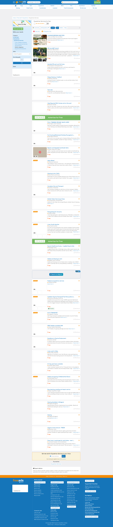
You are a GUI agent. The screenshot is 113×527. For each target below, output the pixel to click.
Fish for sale (53, 516)
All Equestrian (44, 27)
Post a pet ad (17, 28)
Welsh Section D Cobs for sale (41, 519)
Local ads (36, 27)
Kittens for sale (70, 486)
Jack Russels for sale (55, 500)
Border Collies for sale (56, 502)
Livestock (55, 8)
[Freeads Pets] (22, 1)
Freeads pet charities (90, 491)
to (21, 59)
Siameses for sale (71, 493)
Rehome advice (88, 505)
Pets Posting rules (89, 508)
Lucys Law (87, 502)
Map (65, 27)
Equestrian (41, 5)
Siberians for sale (71, 502)
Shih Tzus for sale (55, 505)
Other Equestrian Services (21, 44)
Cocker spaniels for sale (56, 490)
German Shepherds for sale (57, 496)
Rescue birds (37, 495)
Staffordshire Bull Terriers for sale (57, 492)
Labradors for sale (55, 488)
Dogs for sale (54, 484)
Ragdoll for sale (70, 491)
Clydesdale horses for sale (40, 517)
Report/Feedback (89, 480)
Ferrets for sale (54, 513)
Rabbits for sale (54, 515)
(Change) (31, 2)
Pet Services (83, 8)
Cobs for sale (37, 512)
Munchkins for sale (71, 504)
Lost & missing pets (89, 513)
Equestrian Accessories (20, 48)
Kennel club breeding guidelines (92, 507)
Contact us (52, 476)
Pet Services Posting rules (91, 510)
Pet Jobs (95, 8)
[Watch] (79, 35)
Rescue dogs (37, 486)
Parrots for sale (54, 518)
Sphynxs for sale (71, 499)
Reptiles (93, 5)
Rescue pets (37, 484)
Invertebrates (42, 8)
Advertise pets (40, 482)
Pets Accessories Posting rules (92, 512)
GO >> (63, 456)
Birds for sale (54, 511)
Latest (52, 27)
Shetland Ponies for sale (40, 514)
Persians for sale (71, 497)
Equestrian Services (18, 40)
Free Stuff (16, 37)
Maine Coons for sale (72, 490)
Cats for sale (70, 484)
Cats (31, 5)
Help (47, 476)
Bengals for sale (71, 495)
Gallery (61, 27)
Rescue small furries (39, 493)
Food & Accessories (68, 8)
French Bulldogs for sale (56, 503)
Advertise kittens (73, 482)
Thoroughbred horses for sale (41, 515)
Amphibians (82, 5)
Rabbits (52, 5)
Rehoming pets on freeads (91, 516)
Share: (14, 66)
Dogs (21, 5)
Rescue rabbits (37, 490)
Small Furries (30, 8)
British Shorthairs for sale (73, 488)
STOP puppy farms (89, 504)
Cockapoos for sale (55, 494)
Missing (18, 8)
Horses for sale (38, 510)
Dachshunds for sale (55, 498)
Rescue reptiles (37, 491)
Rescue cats (37, 488)
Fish (71, 5)
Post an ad (39, 117)
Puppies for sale (54, 486)
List (57, 27)
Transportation (18, 45)
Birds (62, 5)
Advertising (58, 476)
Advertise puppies (57, 482)
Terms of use (50, 524)
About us (65, 476)
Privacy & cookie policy (60, 524)
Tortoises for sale (55, 520)
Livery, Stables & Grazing (21, 42)
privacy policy (63, 459)
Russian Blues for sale (72, 500)
